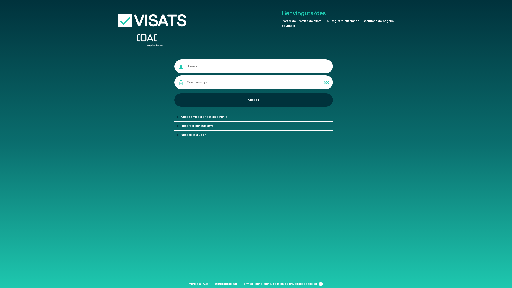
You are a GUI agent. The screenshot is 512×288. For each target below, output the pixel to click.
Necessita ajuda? (193, 135)
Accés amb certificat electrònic (204, 117)
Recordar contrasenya (197, 126)
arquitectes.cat (225, 284)
